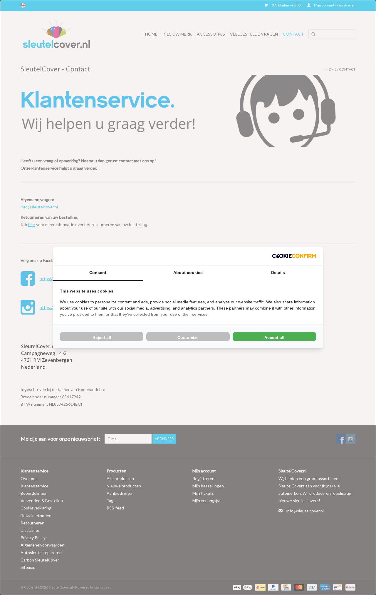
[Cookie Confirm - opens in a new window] (294, 256)
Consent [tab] (97, 272)
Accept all (274, 337)
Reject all (102, 337)
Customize (188, 337)
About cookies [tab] (188, 272)
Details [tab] (278, 272)
